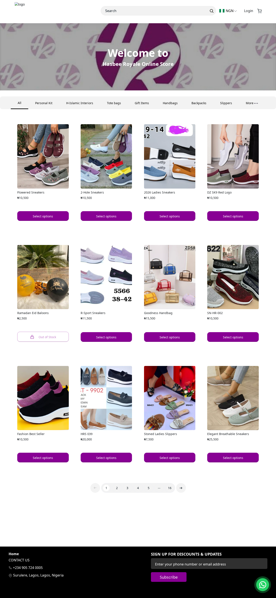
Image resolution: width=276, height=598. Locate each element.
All (19, 103)
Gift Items (142, 103)
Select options (43, 216)
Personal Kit (43, 103)
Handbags (170, 103)
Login (248, 10)
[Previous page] (95, 488)
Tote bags (114, 103)
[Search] (211, 10)
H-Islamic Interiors (79, 103)
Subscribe (169, 577)
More (249, 103)
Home (14, 554)
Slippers (226, 103)
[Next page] (181, 488)
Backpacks (198, 103)
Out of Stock (47, 337)
